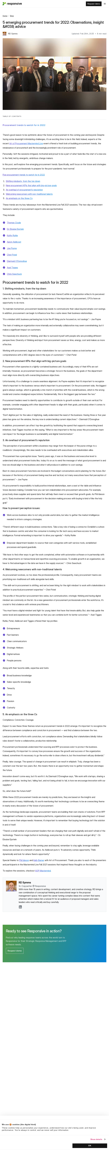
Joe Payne (12, 248)
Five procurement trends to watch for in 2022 (24, 174)
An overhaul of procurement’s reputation (24, 189)
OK (89, 1146)
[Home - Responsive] (12, 3)
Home (5, 16)
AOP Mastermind (43, 870)
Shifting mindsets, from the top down (23, 181)
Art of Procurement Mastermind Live (26, 143)
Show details (96, 1139)
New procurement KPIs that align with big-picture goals (31, 185)
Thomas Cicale (14, 222)
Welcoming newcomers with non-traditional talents (29, 194)
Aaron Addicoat (14, 242)
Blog (12, 16)
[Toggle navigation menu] (104, 3)
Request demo (93, 4)
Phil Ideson (24, 860)
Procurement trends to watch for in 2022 (24, 125)
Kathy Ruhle (12, 235)
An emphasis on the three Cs (19, 198)
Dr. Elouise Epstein (15, 229)
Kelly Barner (38, 860)
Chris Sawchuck (14, 274)
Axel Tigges (12, 267)
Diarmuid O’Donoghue (17, 261)
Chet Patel (12, 254)
